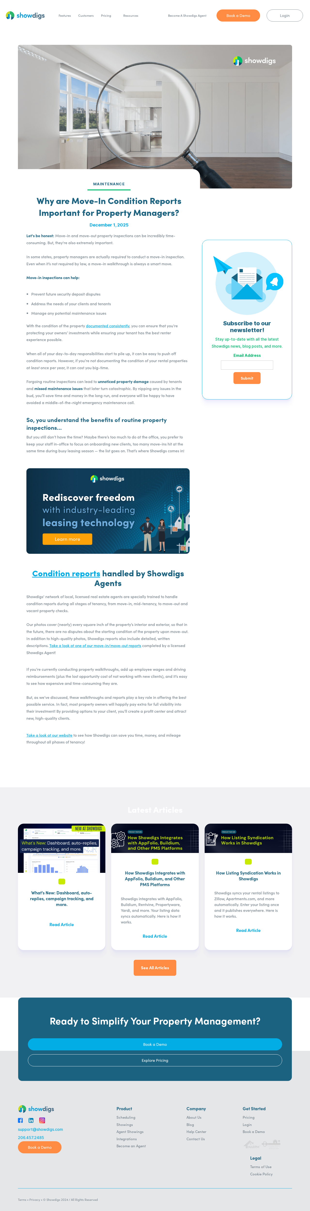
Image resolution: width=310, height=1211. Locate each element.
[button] (133, 15)
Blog (190, 1124)
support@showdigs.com (40, 1129)
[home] (25, 15)
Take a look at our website (49, 735)
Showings (124, 1124)
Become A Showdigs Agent (187, 15)
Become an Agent (131, 1145)
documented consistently (107, 325)
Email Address (247, 355)
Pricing (106, 15)
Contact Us (195, 1138)
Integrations (126, 1138)
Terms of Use (260, 1166)
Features (65, 15)
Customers (86, 15)
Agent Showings (130, 1131)
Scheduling (125, 1117)
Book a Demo (254, 1131)
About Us (194, 1117)
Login (247, 1124)
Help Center (196, 1131)
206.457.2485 (31, 1137)
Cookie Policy (261, 1173)
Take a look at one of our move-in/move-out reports (95, 645)
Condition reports (66, 572)
